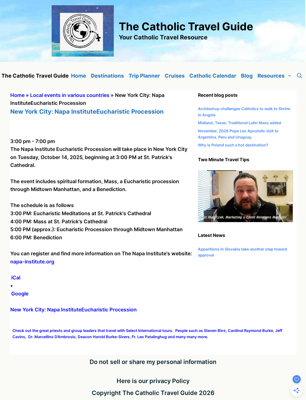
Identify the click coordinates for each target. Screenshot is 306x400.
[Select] (245, 220)
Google (19, 294)
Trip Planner (144, 76)
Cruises (175, 76)
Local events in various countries (69, 95)
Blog (247, 76)
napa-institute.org (32, 262)
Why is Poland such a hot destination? (233, 145)
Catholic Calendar (212, 76)
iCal (15, 278)
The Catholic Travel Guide (186, 26)
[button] (300, 76)
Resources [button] (270, 76)
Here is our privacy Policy (153, 380)
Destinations (107, 76)
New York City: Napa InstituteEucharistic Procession (73, 310)
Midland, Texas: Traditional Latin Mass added (239, 122)
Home (78, 76)
